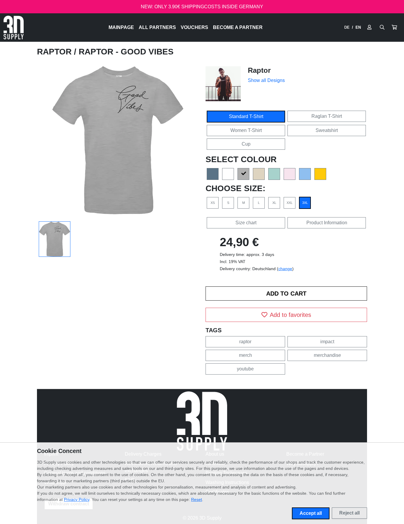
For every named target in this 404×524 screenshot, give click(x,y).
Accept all (311, 513)
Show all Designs (266, 80)
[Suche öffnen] (382, 27)
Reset (196, 499)
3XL (305, 202)
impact (327, 341)
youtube (245, 368)
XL (274, 202)
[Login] (369, 27)
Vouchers (194, 27)
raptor (245, 341)
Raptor (55, 51)
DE (347, 27)
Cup (246, 143)
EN (358, 27)
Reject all (349, 512)
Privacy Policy (76, 499)
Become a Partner (238, 27)
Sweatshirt (327, 130)
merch (245, 355)
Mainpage (121, 27)
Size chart (245, 222)
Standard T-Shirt (246, 116)
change (285, 268)
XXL (290, 202)
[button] (394, 27)
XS (213, 202)
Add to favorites (290, 315)
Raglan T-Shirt (326, 116)
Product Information (326, 222)
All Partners (157, 27)
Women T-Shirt (246, 130)
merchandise (327, 355)
